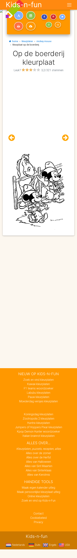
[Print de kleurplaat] (18, 26)
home (14, 41)
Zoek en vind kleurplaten (38, 379)
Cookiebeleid (38, 518)
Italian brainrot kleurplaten (38, 436)
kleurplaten (27, 41)
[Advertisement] (38, 111)
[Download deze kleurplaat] (30, 26)
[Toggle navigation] (69, 4)
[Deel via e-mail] (58, 25)
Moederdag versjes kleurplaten (38, 401)
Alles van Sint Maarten (38, 466)
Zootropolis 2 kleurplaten (38, 418)
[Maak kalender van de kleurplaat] (30, 15)
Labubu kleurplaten (38, 392)
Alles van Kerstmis (38, 474)
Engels (52, 544)
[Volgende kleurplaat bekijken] (64, 137)
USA (67, 544)
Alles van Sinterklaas (38, 470)
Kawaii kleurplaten (38, 384)
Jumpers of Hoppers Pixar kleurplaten (38, 427)
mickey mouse (44, 41)
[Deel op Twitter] (62, 17)
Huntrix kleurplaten (38, 423)
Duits (37, 544)
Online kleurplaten (38, 496)
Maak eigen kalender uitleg (38, 487)
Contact (38, 513)
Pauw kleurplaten (38, 397)
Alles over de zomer (38, 453)
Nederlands (18, 544)
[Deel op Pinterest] (53, 17)
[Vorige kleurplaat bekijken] (13, 137)
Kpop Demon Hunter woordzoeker (38, 431)
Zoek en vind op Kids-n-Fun (38, 500)
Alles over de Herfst (38, 457)
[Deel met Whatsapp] (49, 25)
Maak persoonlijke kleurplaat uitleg (38, 492)
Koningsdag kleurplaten (38, 414)
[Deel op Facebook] (44, 17)
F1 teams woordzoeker (38, 388)
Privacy (38, 522)
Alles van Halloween (38, 461)
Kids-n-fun (24, 4)
